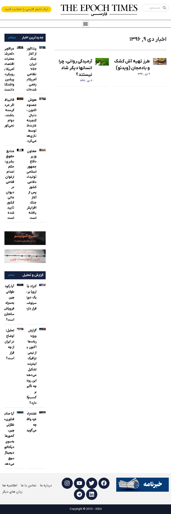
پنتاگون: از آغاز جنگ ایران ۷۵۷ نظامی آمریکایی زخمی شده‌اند (30, 69)
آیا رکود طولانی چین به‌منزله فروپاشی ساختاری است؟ (8, 303)
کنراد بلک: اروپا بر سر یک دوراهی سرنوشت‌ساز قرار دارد (29, 297)
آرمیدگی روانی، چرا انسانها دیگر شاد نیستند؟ (75, 68)
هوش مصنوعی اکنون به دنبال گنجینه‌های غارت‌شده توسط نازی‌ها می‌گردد (28, 120)
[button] (85, 23)
